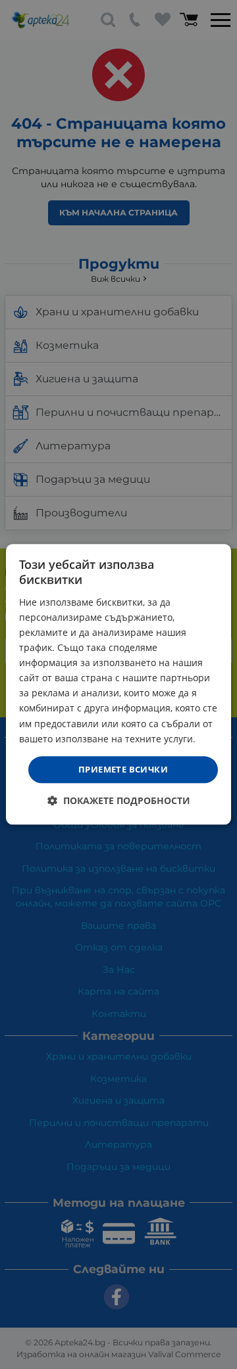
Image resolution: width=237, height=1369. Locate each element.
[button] (118, 801)
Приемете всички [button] (123, 769)
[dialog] (118, 684)
